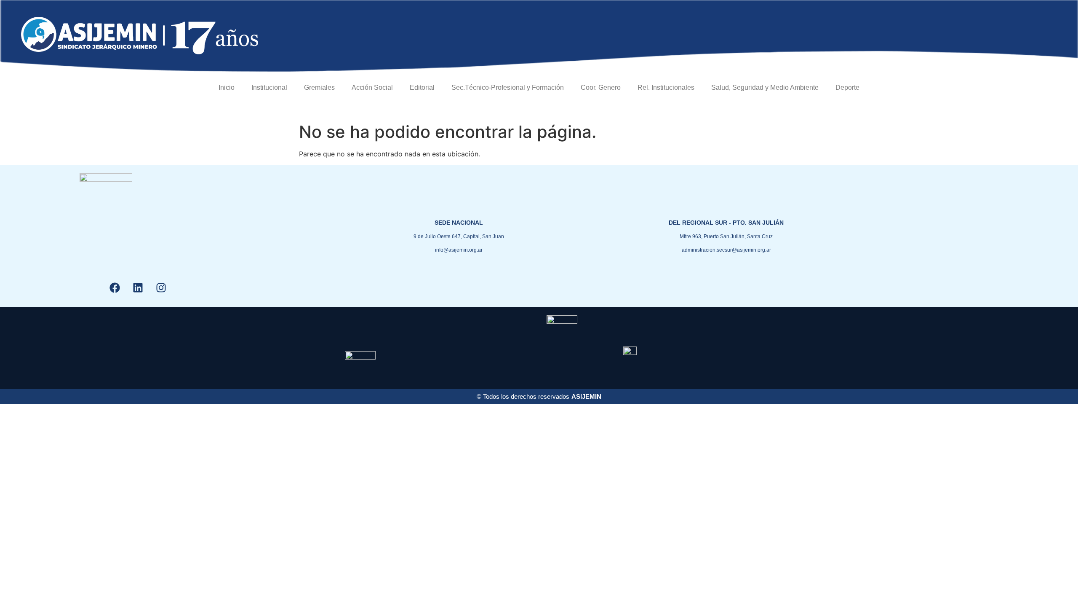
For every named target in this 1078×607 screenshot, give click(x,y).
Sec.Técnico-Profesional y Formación (507, 87)
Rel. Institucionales (666, 87)
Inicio (227, 87)
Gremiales (319, 87)
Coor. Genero (601, 87)
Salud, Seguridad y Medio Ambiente (765, 87)
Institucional (269, 87)
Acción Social (372, 87)
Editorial (422, 87)
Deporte (847, 87)
